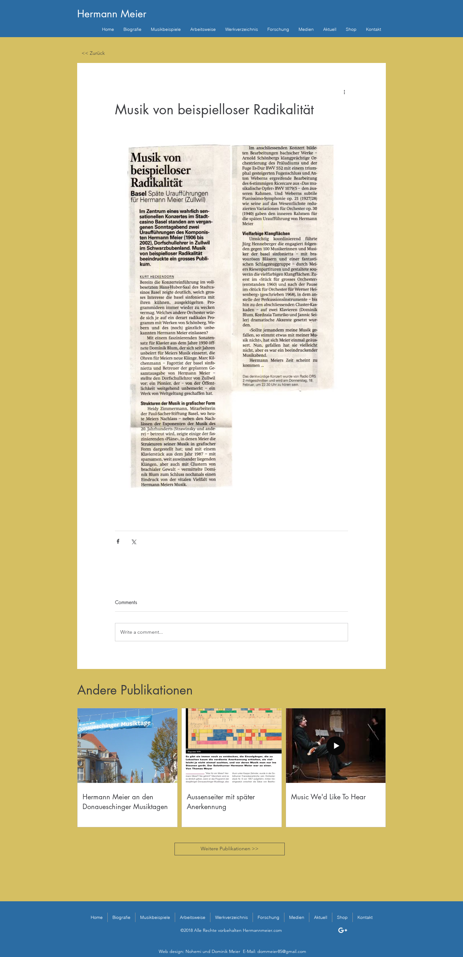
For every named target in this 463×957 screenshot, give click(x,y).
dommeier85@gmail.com (281, 951)
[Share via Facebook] (118, 541)
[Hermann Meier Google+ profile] (342, 930)
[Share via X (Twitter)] (133, 541)
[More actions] (344, 92)
